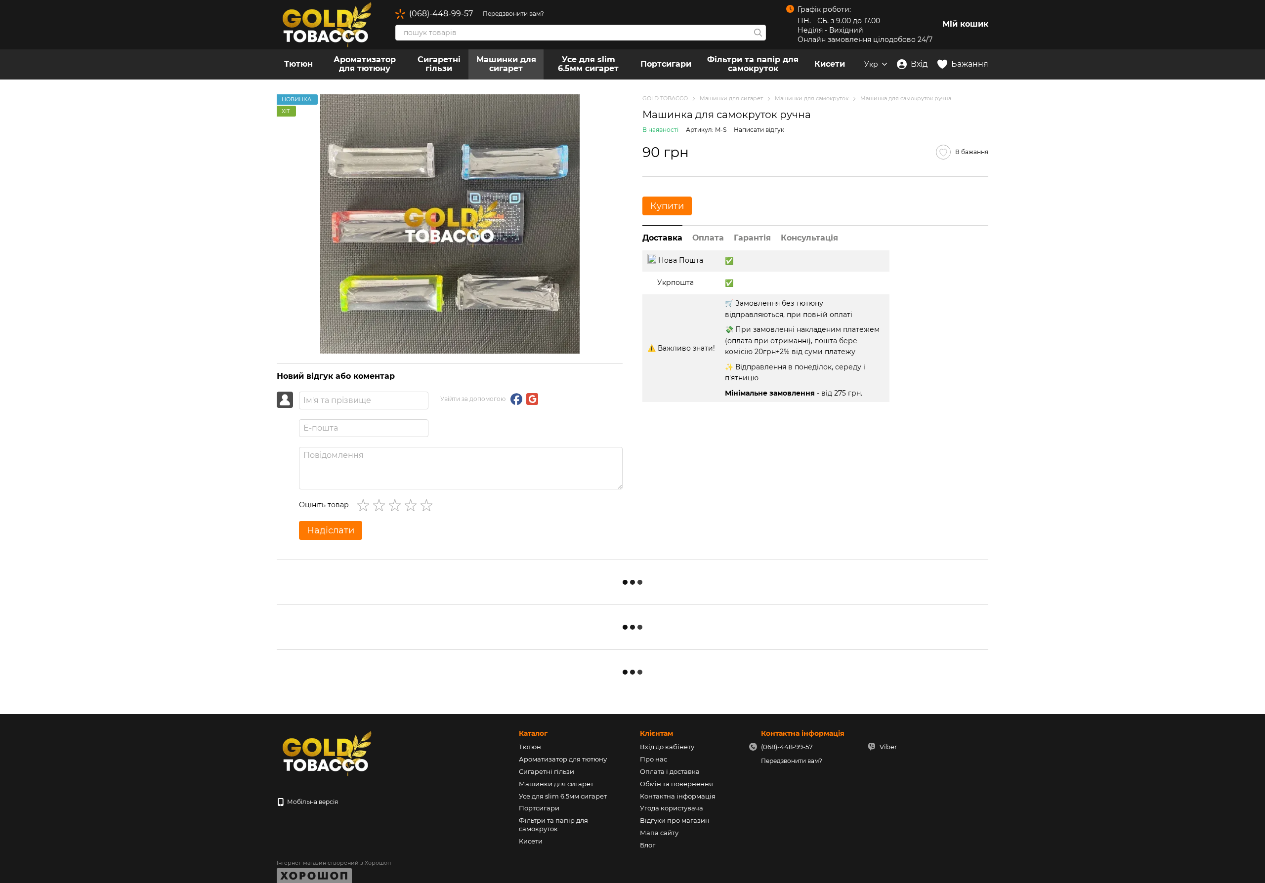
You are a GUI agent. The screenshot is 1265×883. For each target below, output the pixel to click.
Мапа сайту (659, 833)
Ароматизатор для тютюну (365, 64)
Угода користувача (671, 808)
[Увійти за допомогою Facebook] (516, 399)
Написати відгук (759, 129)
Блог (647, 845)
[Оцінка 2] (381, 505)
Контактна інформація (678, 796)
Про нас (653, 759)
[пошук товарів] (758, 32)
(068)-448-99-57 (441, 14)
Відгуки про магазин (675, 820)
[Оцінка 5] (428, 505)
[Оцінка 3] (397, 505)
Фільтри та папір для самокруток (753, 64)
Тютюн (298, 64)
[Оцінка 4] (413, 505)
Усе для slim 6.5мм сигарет (588, 64)
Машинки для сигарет (506, 64)
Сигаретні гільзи (439, 64)
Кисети (829, 64)
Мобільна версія (312, 801)
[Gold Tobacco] (326, 753)
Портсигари (665, 64)
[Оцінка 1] (365, 505)
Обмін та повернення (676, 784)
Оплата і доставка (670, 771)
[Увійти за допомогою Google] (532, 399)
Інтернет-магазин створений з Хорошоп (334, 862)
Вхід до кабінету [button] (667, 747)
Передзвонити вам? (513, 13)
